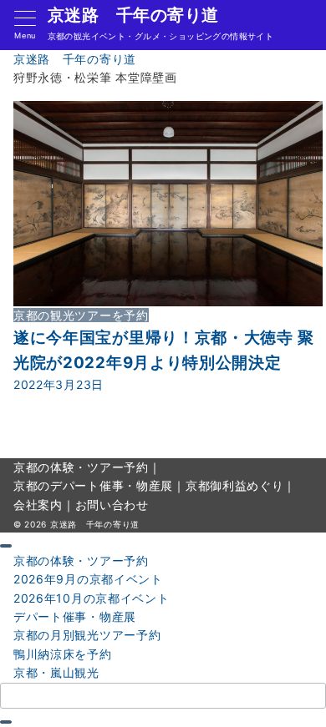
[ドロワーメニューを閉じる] (6, 546)
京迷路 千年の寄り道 (133, 15)
